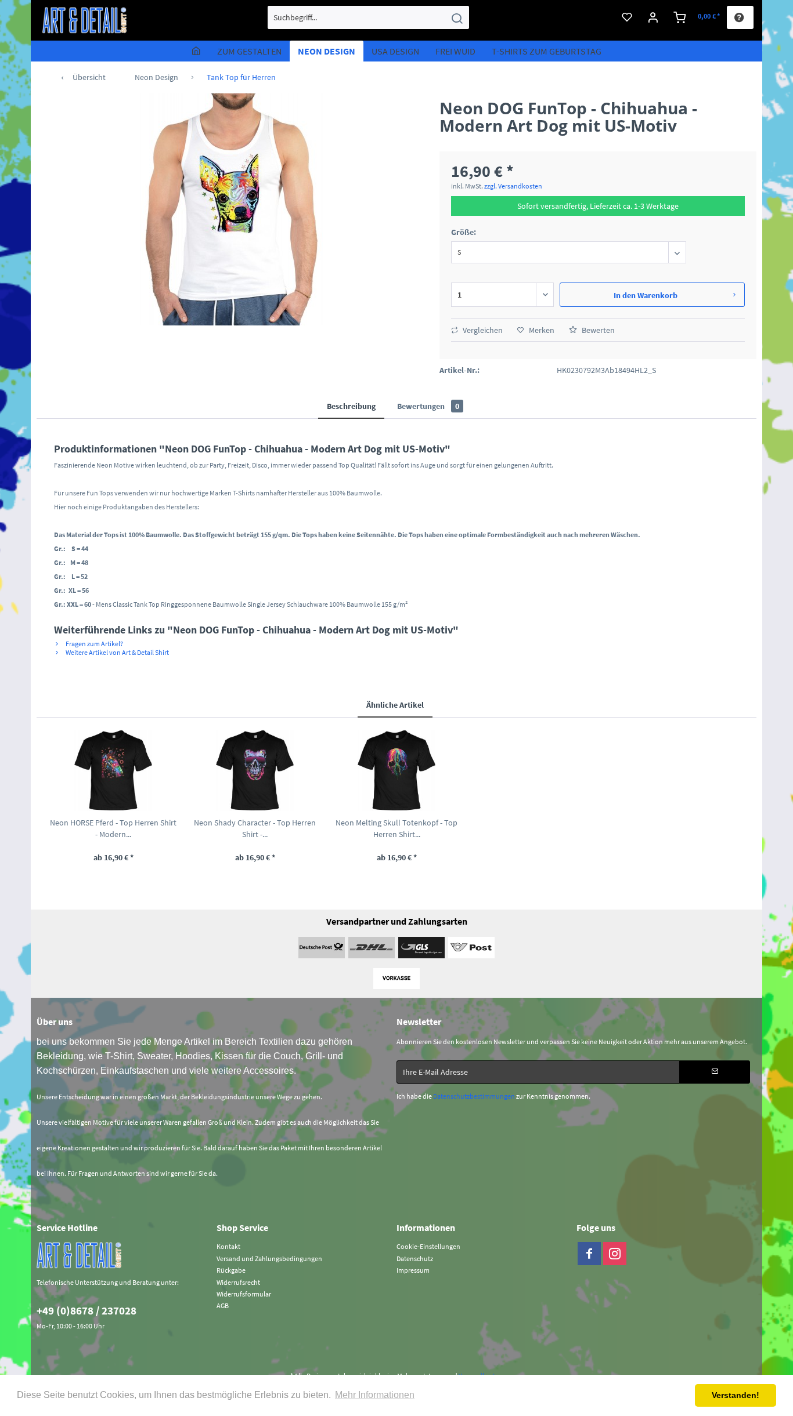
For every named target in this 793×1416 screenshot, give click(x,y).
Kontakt (228, 1246)
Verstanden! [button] (735, 1395)
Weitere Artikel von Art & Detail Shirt (116, 652)
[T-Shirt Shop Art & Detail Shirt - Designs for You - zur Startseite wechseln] (84, 20)
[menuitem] (368, 17)
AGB (223, 1305)
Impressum (413, 1270)
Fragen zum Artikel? (93, 643)
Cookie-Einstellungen (428, 1246)
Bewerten (597, 330)
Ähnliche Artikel (395, 705)
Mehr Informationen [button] (374, 1395)
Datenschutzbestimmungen (474, 1096)
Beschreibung (351, 406)
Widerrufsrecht (238, 1282)
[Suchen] (457, 17)
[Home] (196, 51)
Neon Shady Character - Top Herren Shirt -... (255, 828)
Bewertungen (428, 406)
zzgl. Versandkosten (513, 186)
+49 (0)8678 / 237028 (86, 1310)
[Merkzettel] (627, 17)
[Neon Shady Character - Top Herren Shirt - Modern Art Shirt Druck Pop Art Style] (254, 770)
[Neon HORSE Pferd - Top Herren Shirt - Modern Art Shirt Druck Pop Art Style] (113, 770)
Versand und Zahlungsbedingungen (269, 1258)
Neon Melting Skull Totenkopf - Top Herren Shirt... (396, 828)
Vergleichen (482, 330)
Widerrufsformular (244, 1294)
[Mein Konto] (653, 17)
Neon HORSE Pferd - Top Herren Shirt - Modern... (113, 828)
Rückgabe (231, 1270)
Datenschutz (414, 1258)
